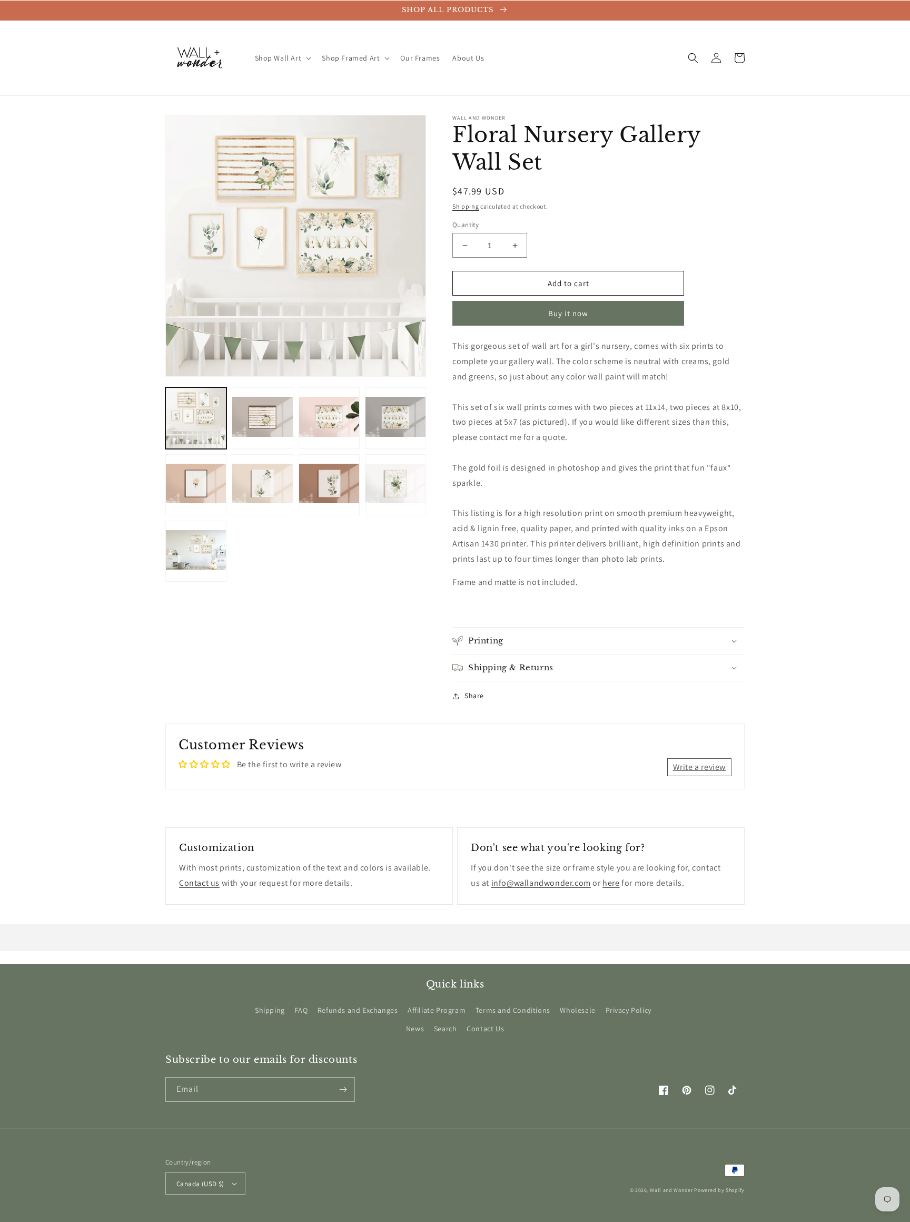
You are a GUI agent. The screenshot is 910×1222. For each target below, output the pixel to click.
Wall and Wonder (671, 1190)
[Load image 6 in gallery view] (262, 484)
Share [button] (474, 695)
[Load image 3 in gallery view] (329, 417)
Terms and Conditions (513, 1010)
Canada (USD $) (200, 1183)
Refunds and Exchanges (358, 1010)
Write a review (699, 767)
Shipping (465, 206)
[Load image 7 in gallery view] (329, 484)
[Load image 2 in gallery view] (262, 417)
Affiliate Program (437, 1010)
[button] (282, 58)
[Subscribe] (342, 1089)
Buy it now (568, 313)
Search (445, 1028)
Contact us (199, 882)
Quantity (465, 224)
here (610, 882)
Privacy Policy (628, 1010)
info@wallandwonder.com (541, 882)
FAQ (301, 1010)
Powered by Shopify (719, 1190)
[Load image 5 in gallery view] (195, 484)
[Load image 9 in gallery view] (195, 550)
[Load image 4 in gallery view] (395, 417)
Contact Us (485, 1028)
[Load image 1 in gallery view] (195, 417)
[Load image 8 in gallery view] (395, 484)
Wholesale (577, 1010)
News (415, 1028)
